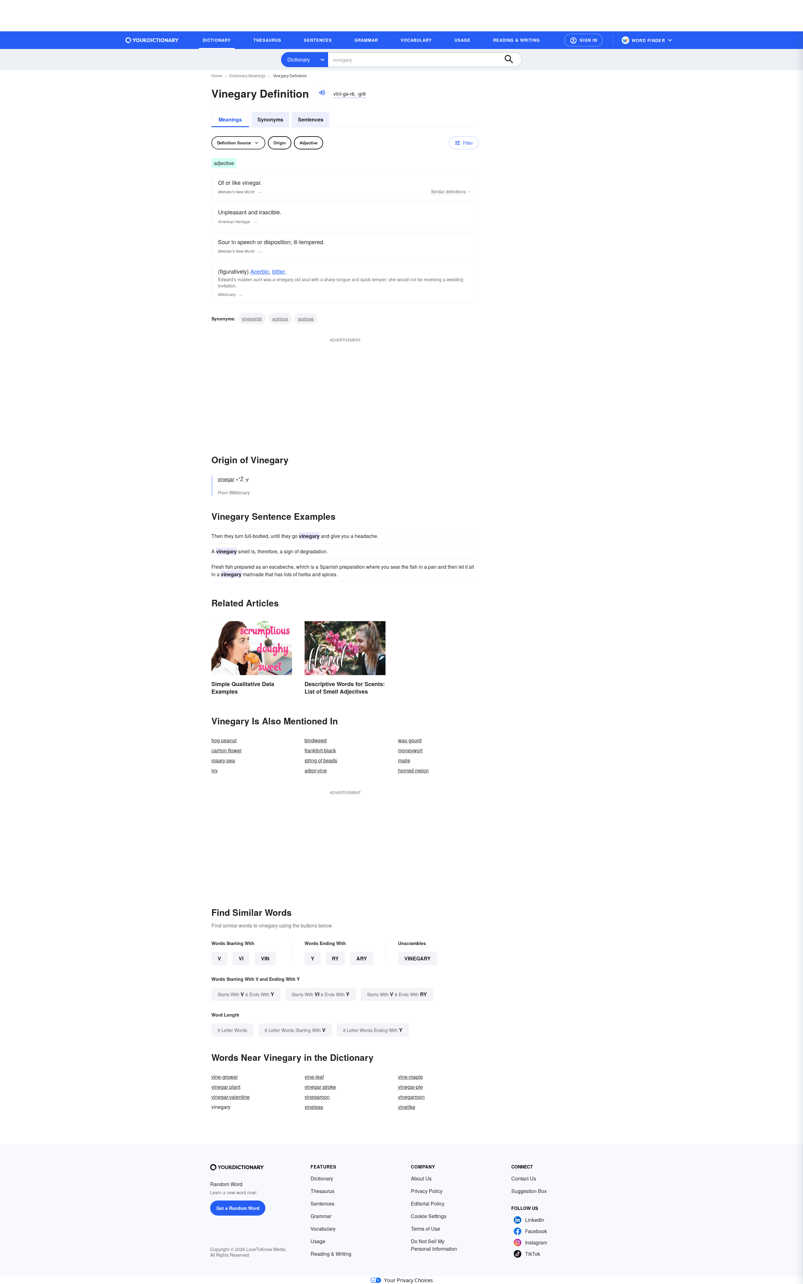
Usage (318, 1241)
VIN (265, 958)
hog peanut (224, 740)
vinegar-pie (410, 1086)
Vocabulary (323, 1228)
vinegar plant (225, 1086)
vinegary (417, 958)
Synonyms (270, 119)
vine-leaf (314, 1076)
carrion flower (226, 750)
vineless (314, 1106)
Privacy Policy (427, 1191)
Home (216, 75)
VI (241, 958)
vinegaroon (317, 1096)
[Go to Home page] (152, 40)
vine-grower (224, 1076)
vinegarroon (411, 1096)
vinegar (226, 479)
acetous (280, 318)
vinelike (406, 1106)
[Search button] (512, 60)
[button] (583, 40)
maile (404, 760)
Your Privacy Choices (408, 1280)
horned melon (413, 770)
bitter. (279, 271)
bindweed (316, 740)
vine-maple (410, 1076)
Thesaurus (322, 1191)
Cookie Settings (428, 1216)
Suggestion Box (529, 1191)
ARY (361, 958)
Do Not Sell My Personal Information (434, 1245)
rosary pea (223, 760)
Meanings (230, 119)
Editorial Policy (427, 1203)
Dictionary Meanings (247, 75)
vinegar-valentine (230, 1096)
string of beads (321, 760)
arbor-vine (316, 770)
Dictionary (298, 59)
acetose (306, 318)
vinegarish (252, 318)
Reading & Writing (331, 1253)
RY (335, 958)
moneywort (410, 750)
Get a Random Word (237, 1208)
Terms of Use (425, 1228)
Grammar (321, 1216)
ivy (214, 770)
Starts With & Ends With (246, 994)
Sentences (310, 119)
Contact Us (523, 1178)
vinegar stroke (320, 1086)
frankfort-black (320, 750)
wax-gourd (410, 740)
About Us (421, 1178)
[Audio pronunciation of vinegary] (321, 92)
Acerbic (259, 271)
